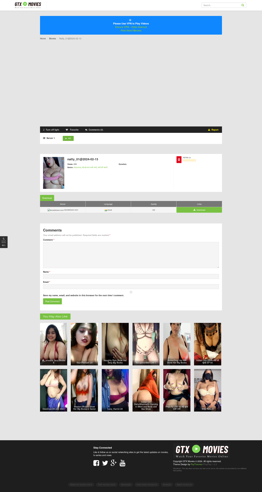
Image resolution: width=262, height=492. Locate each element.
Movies (52, 38)
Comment (48, 239)
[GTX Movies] (27, 5)
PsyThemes (196, 464)
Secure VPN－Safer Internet (131, 27)
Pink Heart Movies (131, 30)
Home (43, 38)
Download (47, 197)
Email (46, 281)
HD (69, 138)
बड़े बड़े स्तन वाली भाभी (89, 167)
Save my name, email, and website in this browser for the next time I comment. (83, 295)
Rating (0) (187, 158)
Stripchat (77, 167)
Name (46, 271)
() (96, 129)
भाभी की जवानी (102, 167)
